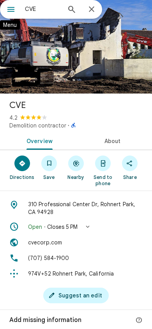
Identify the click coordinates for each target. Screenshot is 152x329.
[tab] (38, 140)
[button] (76, 227)
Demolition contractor (37, 125)
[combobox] (43, 9)
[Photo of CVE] (76, 47)
